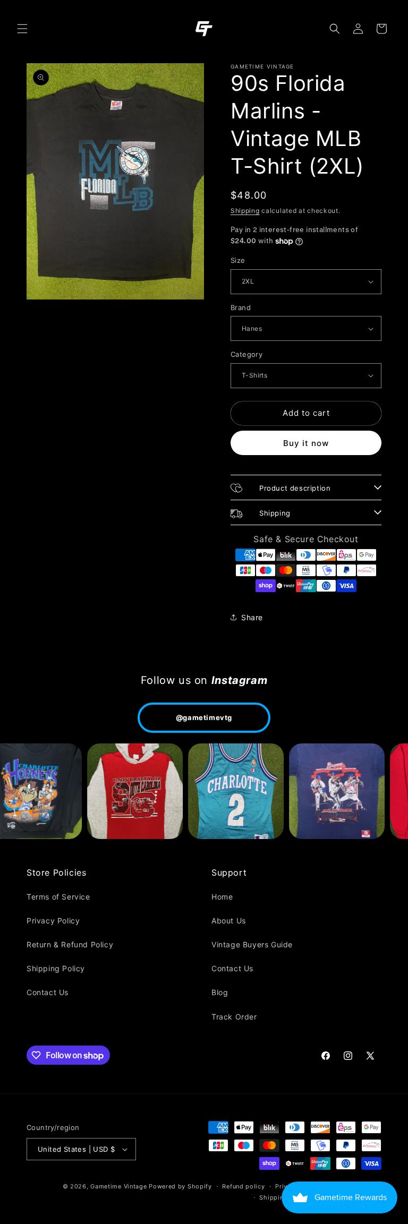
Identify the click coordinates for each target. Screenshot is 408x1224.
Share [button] (252, 617)
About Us (228, 920)
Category (246, 354)
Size (238, 260)
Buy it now (306, 443)
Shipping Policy (56, 968)
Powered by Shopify (180, 1186)
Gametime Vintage (118, 1186)
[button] (22, 28)
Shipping (245, 211)
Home (222, 896)
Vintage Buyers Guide (252, 944)
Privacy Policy (53, 920)
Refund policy (243, 1186)
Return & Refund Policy (70, 944)
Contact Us (48, 992)
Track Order (234, 1016)
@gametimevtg (204, 717)
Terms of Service (58, 896)
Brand (241, 307)
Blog (219, 992)
